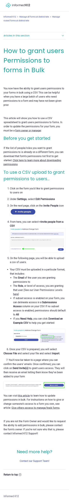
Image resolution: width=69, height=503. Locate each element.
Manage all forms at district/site (34, 17)
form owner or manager (28, 130)
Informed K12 (10, 17)
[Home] (18, 9)
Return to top (11, 474)
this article (24, 395)
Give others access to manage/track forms (36, 407)
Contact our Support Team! (34, 460)
